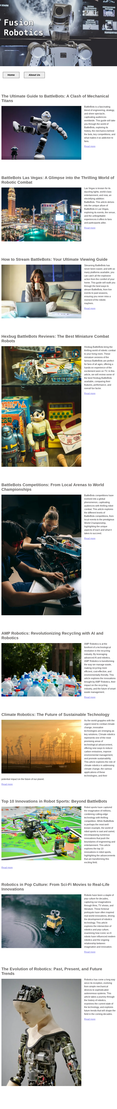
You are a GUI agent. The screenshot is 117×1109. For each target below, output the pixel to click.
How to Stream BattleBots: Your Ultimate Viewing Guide (54, 259)
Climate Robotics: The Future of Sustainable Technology (55, 714)
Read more (89, 146)
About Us (34, 75)
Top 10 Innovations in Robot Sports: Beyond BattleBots (54, 801)
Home (11, 75)
